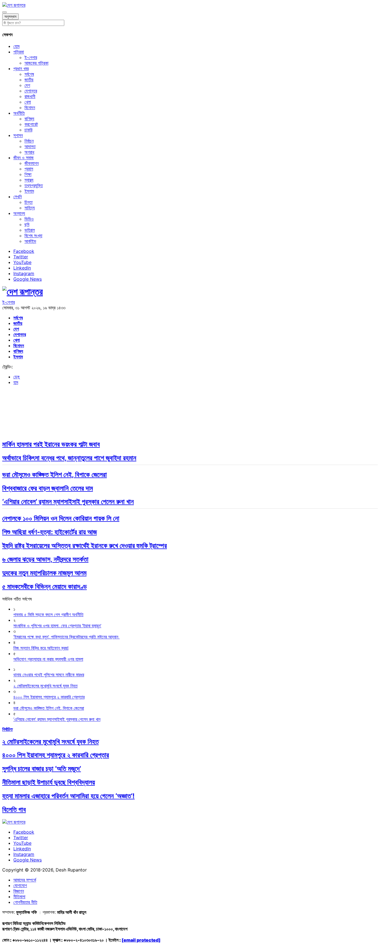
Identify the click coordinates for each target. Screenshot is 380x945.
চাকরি (28, 130)
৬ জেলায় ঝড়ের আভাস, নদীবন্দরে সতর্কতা (45, 559)
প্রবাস (28, 169)
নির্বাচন (29, 141)
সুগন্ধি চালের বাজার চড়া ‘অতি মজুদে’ (41, 769)
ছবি (26, 224)
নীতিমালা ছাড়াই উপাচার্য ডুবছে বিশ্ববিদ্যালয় (48, 782)
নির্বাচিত (7, 729)
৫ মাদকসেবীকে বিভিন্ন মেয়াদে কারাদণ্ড (44, 586)
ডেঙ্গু (16, 377)
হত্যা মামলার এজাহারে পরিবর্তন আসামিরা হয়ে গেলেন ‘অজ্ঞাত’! (68, 796)
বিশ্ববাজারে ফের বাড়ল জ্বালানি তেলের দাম (47, 488)
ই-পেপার (30, 57)
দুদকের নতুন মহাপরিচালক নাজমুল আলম (44, 573)
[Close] (4, 12)
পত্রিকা (18, 52)
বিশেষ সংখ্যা (33, 235)
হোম (16, 46)
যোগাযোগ (20, 885)
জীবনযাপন (31, 163)
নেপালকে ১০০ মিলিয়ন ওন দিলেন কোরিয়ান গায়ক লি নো (60, 518)
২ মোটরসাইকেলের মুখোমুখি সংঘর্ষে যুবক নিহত (50, 742)
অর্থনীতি (19, 113)
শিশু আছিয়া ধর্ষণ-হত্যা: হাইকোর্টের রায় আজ (49, 532)
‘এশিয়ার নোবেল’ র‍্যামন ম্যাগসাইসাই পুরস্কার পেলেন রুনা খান (68, 502)
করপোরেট (31, 124)
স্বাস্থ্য (28, 180)
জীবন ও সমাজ (23, 157)
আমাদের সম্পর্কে (24, 880)
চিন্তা (28, 202)
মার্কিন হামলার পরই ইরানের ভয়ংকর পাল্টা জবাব (51, 444)
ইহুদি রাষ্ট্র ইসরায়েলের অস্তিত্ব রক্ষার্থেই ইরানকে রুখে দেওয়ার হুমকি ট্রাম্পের (84, 546)
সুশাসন (18, 135)
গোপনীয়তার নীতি (25, 902)
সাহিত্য (29, 207)
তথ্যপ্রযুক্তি (33, 185)
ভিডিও (29, 219)
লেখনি (17, 196)
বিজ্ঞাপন (18, 891)
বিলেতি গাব (14, 810)
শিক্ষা (27, 174)
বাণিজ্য (29, 118)
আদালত (30, 146)
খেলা (27, 102)
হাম (15, 382)
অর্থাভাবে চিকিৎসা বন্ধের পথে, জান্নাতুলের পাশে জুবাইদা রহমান (69, 458)
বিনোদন (29, 107)
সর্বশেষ (29, 74)
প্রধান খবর (21, 68)
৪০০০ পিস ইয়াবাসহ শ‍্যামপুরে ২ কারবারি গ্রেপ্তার (55, 755)
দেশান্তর (30, 91)
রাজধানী (29, 96)
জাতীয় (28, 79)
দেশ (27, 85)
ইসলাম (29, 191)
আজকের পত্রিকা (36, 63)
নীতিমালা (19, 896)
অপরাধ (29, 152)
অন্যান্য (19, 213)
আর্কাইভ (30, 241)
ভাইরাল (29, 230)
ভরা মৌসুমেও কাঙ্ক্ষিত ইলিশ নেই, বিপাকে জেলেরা (54, 475)
